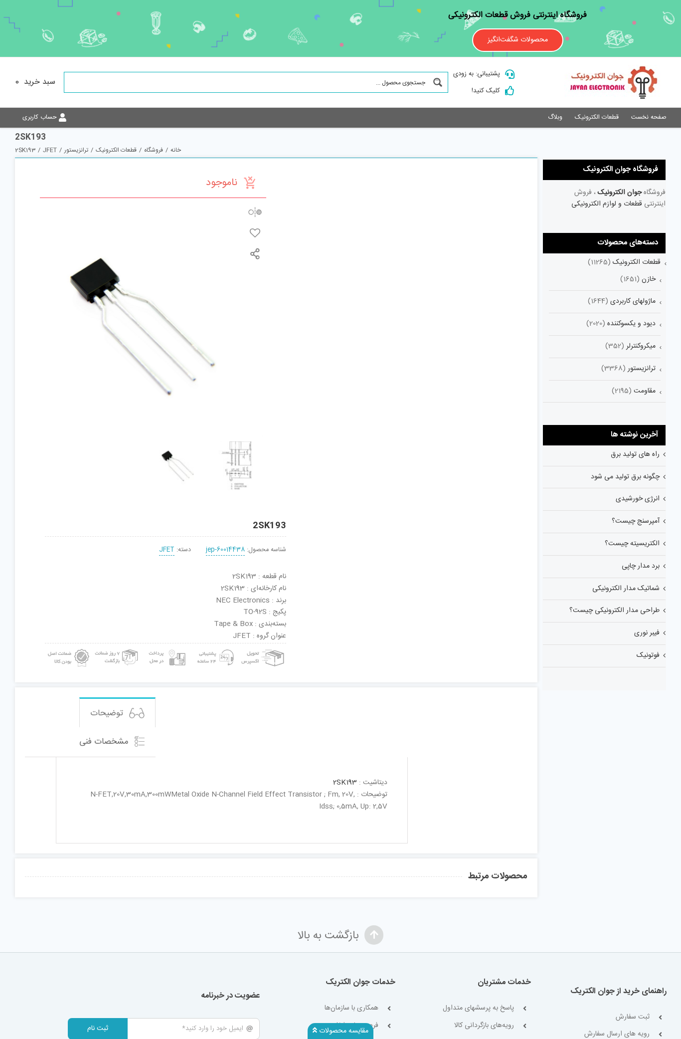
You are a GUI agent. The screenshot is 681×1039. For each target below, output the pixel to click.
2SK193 (345, 783)
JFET (166, 550)
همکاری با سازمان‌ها (351, 1008)
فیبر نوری (647, 633)
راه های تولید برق (635, 454)
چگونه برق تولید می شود (625, 477)
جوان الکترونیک (620, 193)
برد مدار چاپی (641, 566)
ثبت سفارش (633, 1017)
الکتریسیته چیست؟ (632, 544)
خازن (649, 279)
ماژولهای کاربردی (633, 301)
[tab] (117, 712)
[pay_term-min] (166, 647)
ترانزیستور (642, 369)
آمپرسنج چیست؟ (636, 521)
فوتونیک (648, 655)
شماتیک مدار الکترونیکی (626, 589)
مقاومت (645, 391)
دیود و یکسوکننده (631, 324)
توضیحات (108, 713)
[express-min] (263, 647)
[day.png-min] (117, 647)
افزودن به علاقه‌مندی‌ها (255, 232)
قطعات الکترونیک (637, 262)
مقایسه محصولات (342, 1031)
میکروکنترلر (641, 346)
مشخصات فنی (105, 742)
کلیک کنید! (486, 90)
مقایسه (255, 211)
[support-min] (214, 647)
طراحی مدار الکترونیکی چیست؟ (614, 611)
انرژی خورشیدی (638, 499)
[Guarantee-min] (67, 647)
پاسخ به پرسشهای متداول (478, 1008)
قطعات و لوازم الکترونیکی (606, 204)
